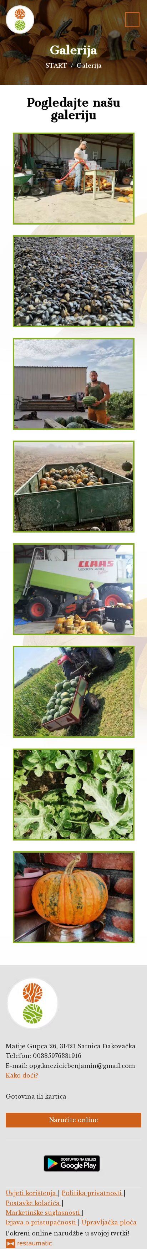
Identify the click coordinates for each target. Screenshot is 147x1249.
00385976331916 (57, 1055)
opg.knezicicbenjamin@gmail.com (82, 1065)
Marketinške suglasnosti (44, 1212)
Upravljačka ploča (109, 1222)
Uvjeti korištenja (32, 1193)
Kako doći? (22, 1075)
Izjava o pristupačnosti (42, 1222)
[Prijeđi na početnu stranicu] (20, 19)
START (56, 65)
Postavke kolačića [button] (33, 1203)
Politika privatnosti (92, 1193)
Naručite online (73, 1120)
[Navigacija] (132, 19)
